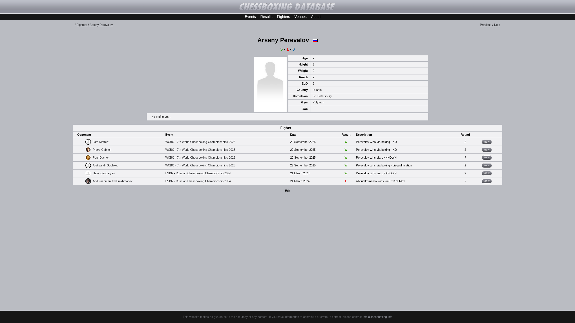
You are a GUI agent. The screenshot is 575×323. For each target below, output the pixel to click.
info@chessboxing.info (377, 317)
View (487, 142)
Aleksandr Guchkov (105, 165)
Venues (300, 17)
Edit (287, 190)
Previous (486, 24)
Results (266, 17)
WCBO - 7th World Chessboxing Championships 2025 (200, 142)
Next (496, 24)
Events (250, 17)
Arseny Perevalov (101, 24)
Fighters (283, 17)
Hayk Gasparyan (104, 173)
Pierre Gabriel (102, 149)
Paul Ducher (101, 157)
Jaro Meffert (100, 142)
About (316, 17)
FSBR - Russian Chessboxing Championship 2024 (198, 173)
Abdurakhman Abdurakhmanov (113, 181)
